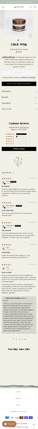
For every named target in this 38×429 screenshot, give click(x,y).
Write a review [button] (19, 149)
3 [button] (19, 339)
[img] (6, 178)
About (18, 398)
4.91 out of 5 (24, 127)
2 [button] (16, 339)
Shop (18, 392)
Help (18, 405)
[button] (15, 49)
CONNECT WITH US (18, 411)
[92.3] (18, 161)
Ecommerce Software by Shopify (19, 427)
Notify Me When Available (19, 83)
